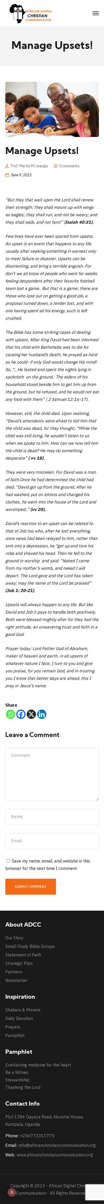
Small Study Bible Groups (30, 946)
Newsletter (16, 980)
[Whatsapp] (10, 714)
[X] (31, 714)
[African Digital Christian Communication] (32, 13)
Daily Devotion (19, 1018)
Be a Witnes (16, 1072)
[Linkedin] (41, 714)
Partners (13, 971)
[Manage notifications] (11, 1192)
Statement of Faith (23, 954)
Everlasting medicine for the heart (38, 1065)
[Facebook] (21, 714)
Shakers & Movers (23, 1010)
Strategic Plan (19, 963)
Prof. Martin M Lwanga (29, 166)
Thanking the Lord (22, 1087)
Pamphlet (15, 1035)
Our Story (14, 937)
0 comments (69, 166)
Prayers (12, 1027)
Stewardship (17, 1079)
